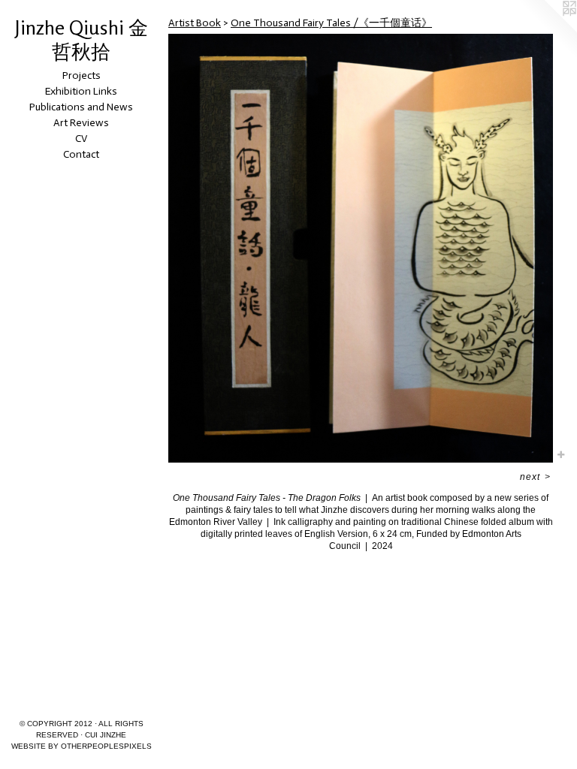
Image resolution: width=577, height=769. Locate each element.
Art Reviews (81, 122)
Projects (81, 75)
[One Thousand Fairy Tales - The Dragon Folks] (360, 248)
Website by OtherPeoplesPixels (81, 746)
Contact (81, 154)
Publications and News (81, 107)
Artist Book (194, 23)
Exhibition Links (81, 91)
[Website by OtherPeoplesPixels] (547, 30)
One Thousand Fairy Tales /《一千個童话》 (331, 23)
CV (81, 138)
